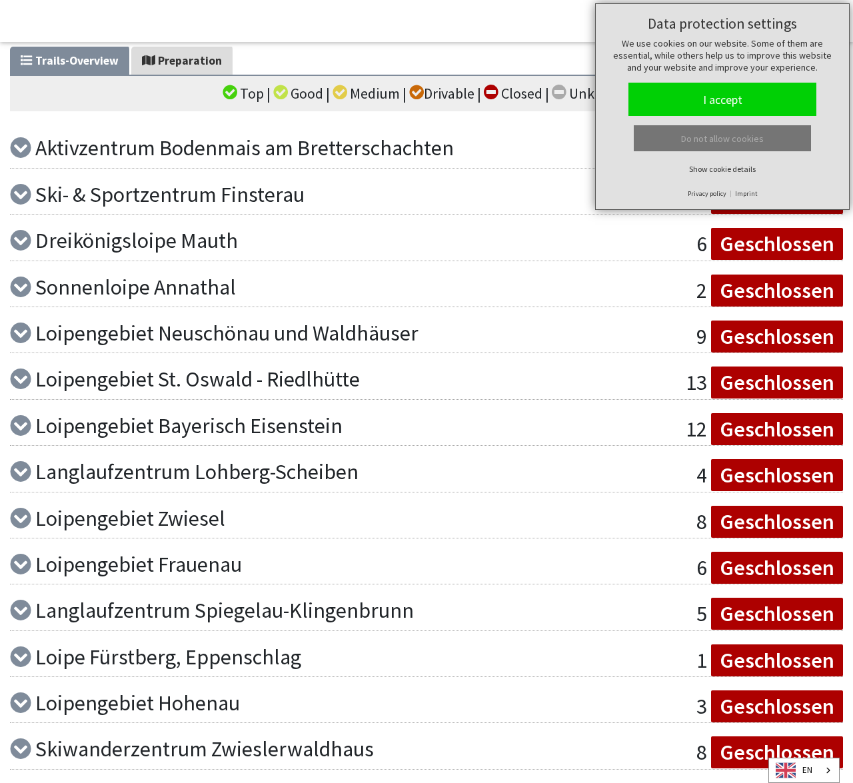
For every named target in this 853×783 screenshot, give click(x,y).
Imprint (746, 193)
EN (807, 770)
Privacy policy (707, 193)
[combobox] (804, 770)
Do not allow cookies (722, 139)
